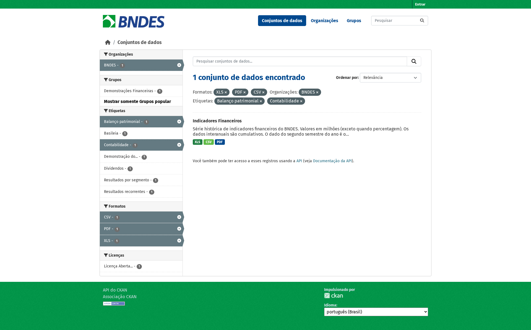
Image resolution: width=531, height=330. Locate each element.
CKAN (333, 295)
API (299, 161)
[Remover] (226, 92)
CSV (209, 142)
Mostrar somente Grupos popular (137, 101)
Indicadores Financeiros (217, 120)
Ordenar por (347, 77)
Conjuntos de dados (282, 20)
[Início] (108, 42)
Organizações (324, 20)
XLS (197, 142)
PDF (220, 142)
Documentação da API (332, 161)
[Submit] (422, 20)
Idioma (330, 305)
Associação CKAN (120, 296)
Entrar (420, 4)
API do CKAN (115, 290)
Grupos (354, 20)
